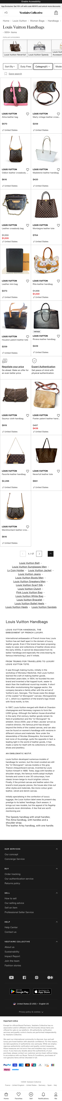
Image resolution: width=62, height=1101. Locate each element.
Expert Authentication (43, 366)
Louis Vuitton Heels (16, 607)
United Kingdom (18, 1085)
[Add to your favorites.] (27, 114)
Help (7, 922)
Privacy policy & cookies (30, 1011)
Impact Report (12, 956)
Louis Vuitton (20, 20)
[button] (56, 13)
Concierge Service (15, 859)
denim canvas (30, 790)
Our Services (12, 849)
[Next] (39, 554)
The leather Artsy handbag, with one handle (29, 825)
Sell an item (11, 907)
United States (31, 1085)
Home (6, 20)
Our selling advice (14, 903)
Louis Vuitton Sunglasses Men (29, 567)
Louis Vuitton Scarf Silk (29, 585)
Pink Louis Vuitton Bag (29, 592)
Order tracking (12, 874)
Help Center (11, 927)
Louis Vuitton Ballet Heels (29, 603)
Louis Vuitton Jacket (39, 570)
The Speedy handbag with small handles (28, 817)
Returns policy (12, 883)
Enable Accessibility (31, 1)
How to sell (11, 898)
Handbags (53, 20)
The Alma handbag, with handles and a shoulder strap (27, 821)
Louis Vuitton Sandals (44, 607)
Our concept (11, 854)
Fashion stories (13, 965)
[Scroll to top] (50, 554)
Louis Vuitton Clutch (29, 589)
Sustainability (12, 951)
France (7, 1085)
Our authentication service (19, 878)
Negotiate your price (13, 366)
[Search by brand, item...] (6, 12)
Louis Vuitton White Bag (29, 596)
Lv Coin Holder (15, 570)
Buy (7, 869)
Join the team (12, 961)
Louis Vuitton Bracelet (29, 600)
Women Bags (37, 20)
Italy (55, 1085)
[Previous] (23, 554)
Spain (49, 1085)
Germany (41, 1085)
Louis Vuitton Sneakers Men (29, 581)
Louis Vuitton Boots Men (29, 578)
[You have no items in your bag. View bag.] (56, 13)
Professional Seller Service (19, 912)
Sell (7, 893)
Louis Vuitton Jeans (29, 574)
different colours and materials (20, 733)
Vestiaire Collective (17, 942)
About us (9, 947)
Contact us (10, 932)
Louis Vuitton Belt (29, 563)
